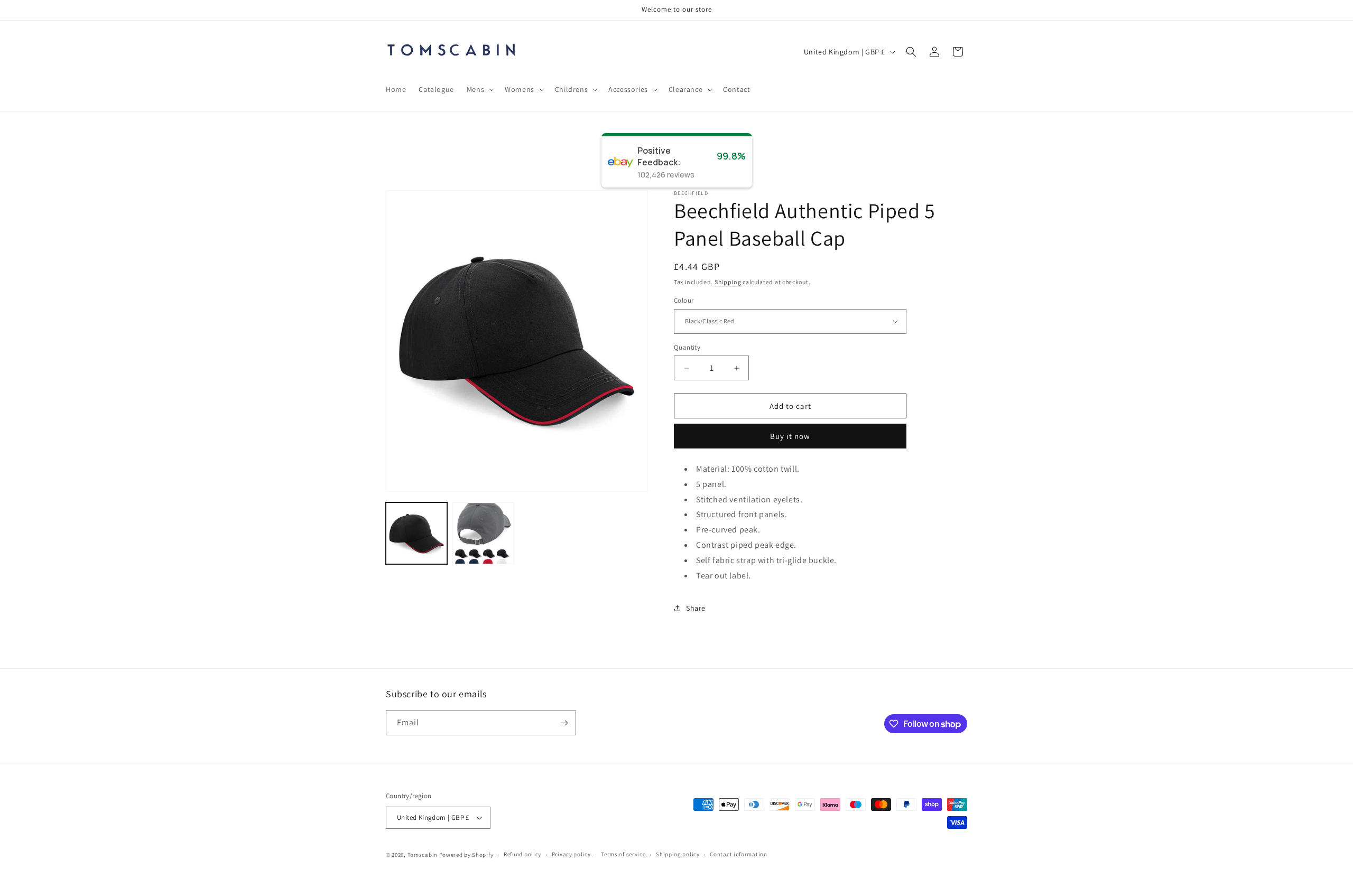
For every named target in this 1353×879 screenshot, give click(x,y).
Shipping (728, 282)
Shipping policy (678, 854)
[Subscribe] (564, 722)
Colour (683, 300)
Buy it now (790, 436)
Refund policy (522, 854)
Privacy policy (571, 854)
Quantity (687, 347)
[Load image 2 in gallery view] (483, 533)
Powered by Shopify (466, 854)
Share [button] (696, 608)
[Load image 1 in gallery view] (416, 533)
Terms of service (623, 854)
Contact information (738, 854)
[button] (479, 89)
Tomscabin (422, 854)
